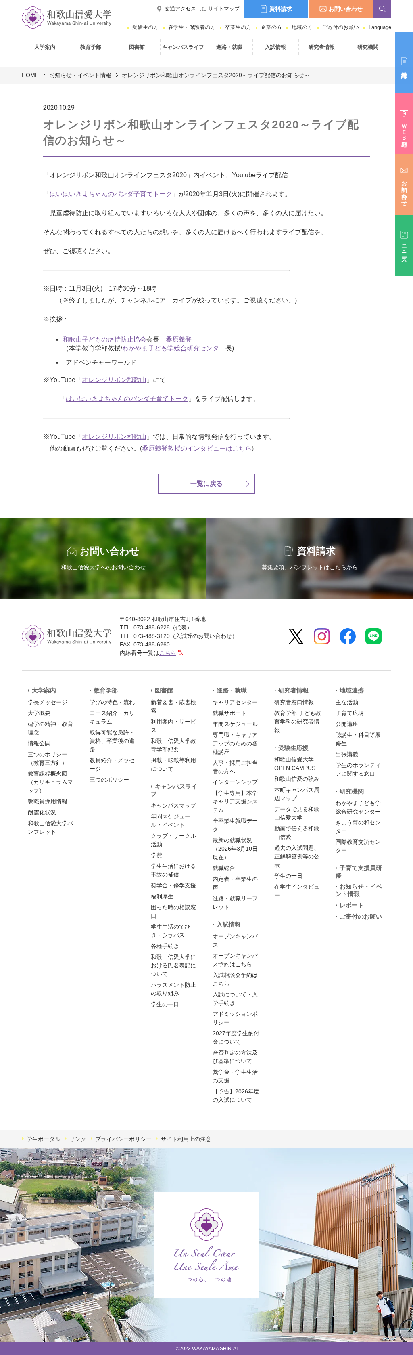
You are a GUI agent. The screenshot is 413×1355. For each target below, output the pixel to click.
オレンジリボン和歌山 (114, 379)
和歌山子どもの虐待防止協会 (104, 339)
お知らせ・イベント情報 (80, 75)
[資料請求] (404, 62)
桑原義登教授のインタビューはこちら (197, 448)
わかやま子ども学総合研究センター (173, 348)
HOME (30, 75)
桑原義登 (179, 339)
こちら (167, 653)
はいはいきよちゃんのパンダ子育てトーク (111, 194)
